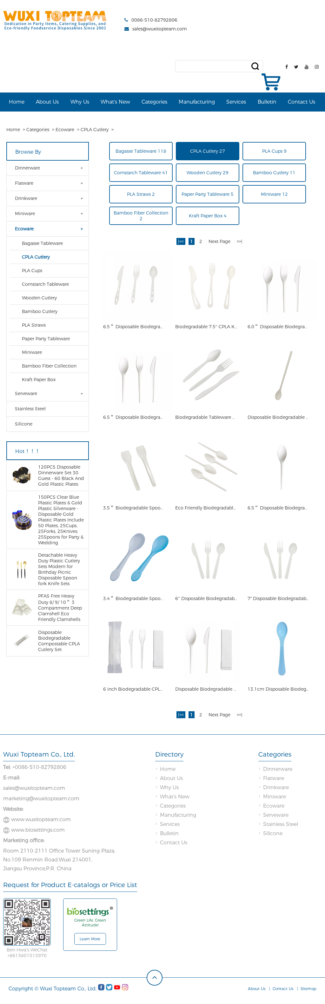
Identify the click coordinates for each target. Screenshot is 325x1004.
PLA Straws (34, 325)
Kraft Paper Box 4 (208, 216)
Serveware (26, 393)
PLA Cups (32, 270)
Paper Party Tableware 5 (208, 194)
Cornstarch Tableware (45, 284)
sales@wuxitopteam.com (159, 29)
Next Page (219, 241)
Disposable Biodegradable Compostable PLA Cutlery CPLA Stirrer (279, 417)
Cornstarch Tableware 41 (141, 173)
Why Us (79, 102)
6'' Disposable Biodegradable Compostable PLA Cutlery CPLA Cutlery (206, 598)
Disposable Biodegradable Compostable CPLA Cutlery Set (206, 689)
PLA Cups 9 (274, 151)
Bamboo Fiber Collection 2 (141, 215)
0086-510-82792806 (154, 20)
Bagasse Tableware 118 (141, 151)
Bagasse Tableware (42, 243)
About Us (47, 102)
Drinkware (26, 198)
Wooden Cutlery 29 (208, 173)
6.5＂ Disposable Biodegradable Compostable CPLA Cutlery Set (134, 326)
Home (16, 102)
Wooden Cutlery (39, 298)
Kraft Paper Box (39, 379)
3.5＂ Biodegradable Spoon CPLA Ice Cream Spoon (134, 508)
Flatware (24, 183)
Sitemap (308, 988)
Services (236, 102)
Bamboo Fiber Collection (49, 366)
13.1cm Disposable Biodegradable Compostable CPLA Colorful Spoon (279, 689)
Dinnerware (27, 168)
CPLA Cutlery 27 (207, 151)
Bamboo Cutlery (39, 311)
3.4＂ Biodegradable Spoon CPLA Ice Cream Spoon (134, 598)
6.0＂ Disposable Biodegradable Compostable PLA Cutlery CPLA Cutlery (279, 326)
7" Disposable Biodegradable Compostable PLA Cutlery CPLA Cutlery (279, 598)
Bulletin (267, 102)
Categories (154, 102)
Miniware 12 (274, 194)
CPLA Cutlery (95, 129)
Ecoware (65, 129)
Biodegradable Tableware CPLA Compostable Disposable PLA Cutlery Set (206, 417)
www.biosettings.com (38, 830)
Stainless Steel (30, 409)
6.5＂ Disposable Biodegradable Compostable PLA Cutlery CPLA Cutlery (134, 417)
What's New (115, 102)
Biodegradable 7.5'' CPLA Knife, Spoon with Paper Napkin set (206, 326)
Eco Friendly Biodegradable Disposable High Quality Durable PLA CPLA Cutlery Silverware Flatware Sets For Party (206, 508)
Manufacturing (197, 102)
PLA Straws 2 (141, 194)
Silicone (23, 424)
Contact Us (301, 102)
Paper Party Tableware (46, 339)
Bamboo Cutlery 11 (274, 173)
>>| (239, 241)
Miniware (25, 213)
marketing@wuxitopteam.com (41, 799)
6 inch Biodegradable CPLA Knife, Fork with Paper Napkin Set (134, 689)
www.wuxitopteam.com (41, 819)
